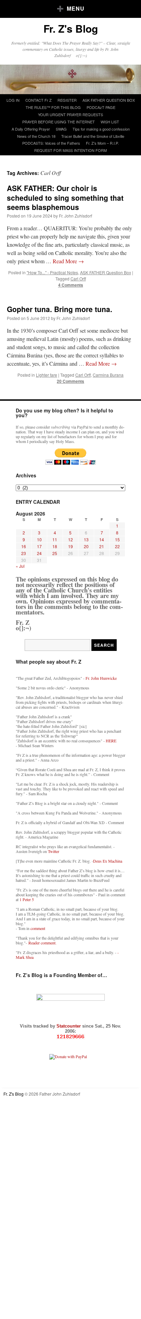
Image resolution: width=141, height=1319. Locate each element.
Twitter (53, 851)
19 (70, 546)
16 (23, 546)
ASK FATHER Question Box (105, 272)
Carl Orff (78, 278)
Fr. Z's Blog (70, 28)
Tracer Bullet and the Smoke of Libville (92, 136)
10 (39, 539)
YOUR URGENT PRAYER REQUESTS (70, 114)
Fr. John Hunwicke (101, 678)
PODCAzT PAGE (101, 107)
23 (23, 553)
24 (39, 553)
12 (70, 539)
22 (117, 546)
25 (54, 553)
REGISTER (67, 100)
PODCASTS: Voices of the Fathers (51, 143)
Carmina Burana (108, 375)
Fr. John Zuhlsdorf (75, 216)
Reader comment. (42, 942)
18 (54, 546)
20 (86, 546)
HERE (111, 740)
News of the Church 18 (36, 136)
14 (101, 539)
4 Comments (70, 285)
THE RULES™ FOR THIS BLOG (53, 107)
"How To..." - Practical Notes (52, 272)
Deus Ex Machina (107, 861)
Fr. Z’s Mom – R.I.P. (102, 143)
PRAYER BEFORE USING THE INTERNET (58, 121)
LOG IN (13, 100)
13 (86, 539)
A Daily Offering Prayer (31, 129)
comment (37, 928)
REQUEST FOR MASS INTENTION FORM (70, 150)
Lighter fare (46, 375)
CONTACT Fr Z (38, 100)
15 (117, 539)
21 (101, 546)
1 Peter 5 (27, 899)
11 (54, 539)
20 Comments (70, 381)
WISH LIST (110, 121)
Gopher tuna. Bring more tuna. (59, 309)
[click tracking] (70, 1037)
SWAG (61, 129)
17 (39, 546)
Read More (68, 261)
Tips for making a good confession (101, 129)
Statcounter (69, 1026)
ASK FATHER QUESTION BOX (108, 100)
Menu (76, 8)
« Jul (20, 566)
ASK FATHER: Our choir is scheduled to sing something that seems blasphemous (65, 197)
